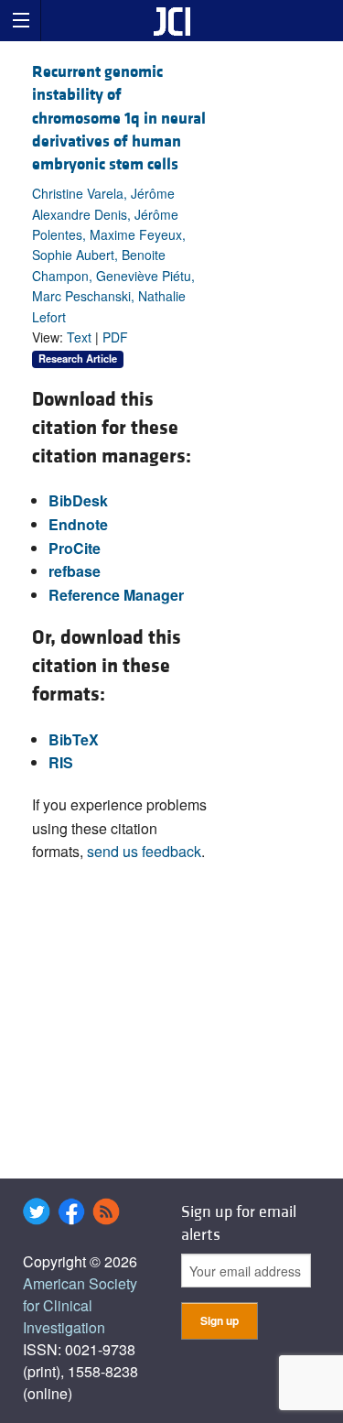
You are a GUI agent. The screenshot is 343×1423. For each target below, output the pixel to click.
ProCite (74, 548)
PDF (115, 337)
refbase (74, 570)
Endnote (78, 524)
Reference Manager (116, 594)
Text (79, 337)
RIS (60, 762)
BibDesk (78, 500)
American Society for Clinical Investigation (80, 1305)
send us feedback (144, 851)
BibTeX (73, 739)
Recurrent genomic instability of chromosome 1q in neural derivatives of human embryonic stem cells (119, 118)
